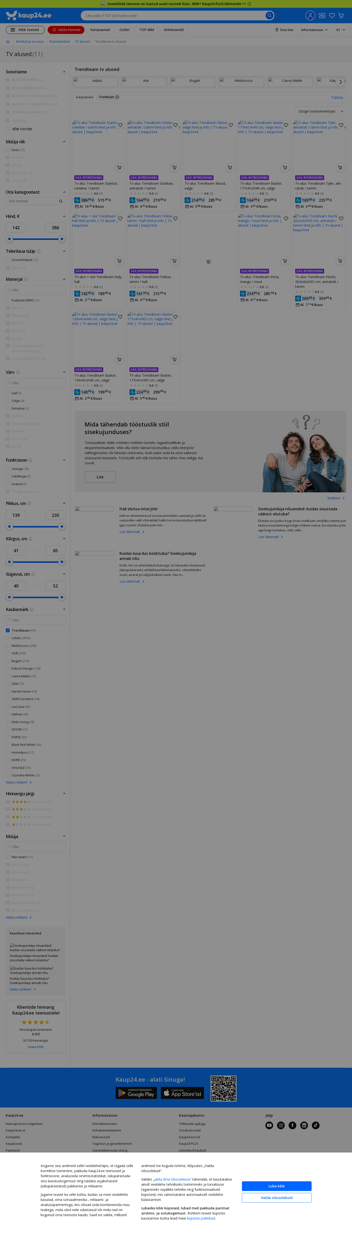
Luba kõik (277, 1186)
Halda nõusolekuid (276, 1197)
